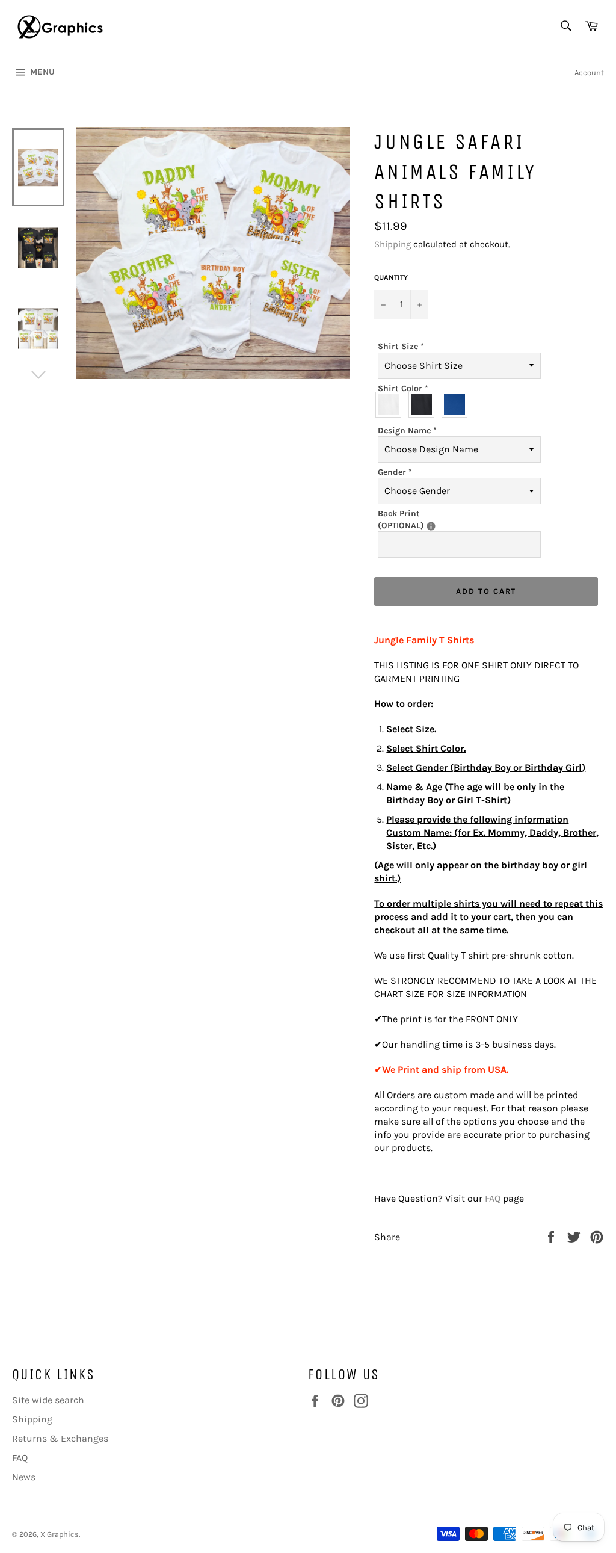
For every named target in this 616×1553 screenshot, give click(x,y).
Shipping (392, 244)
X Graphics (59, 1534)
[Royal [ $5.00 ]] (457, 404)
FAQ (492, 1198)
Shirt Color (403, 388)
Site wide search (48, 1400)
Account (589, 72)
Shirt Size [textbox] (401, 346)
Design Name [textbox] (407, 430)
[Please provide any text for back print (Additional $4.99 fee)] (431, 526)
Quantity (391, 277)
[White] (391, 404)
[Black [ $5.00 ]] (424, 404)
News (23, 1477)
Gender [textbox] (395, 472)
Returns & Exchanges (60, 1438)
